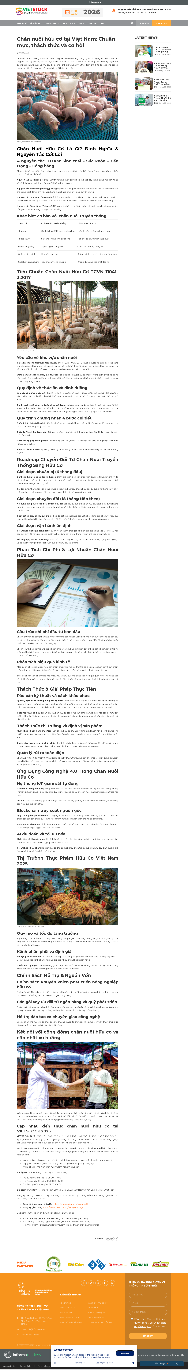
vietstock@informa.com (33, 1329)
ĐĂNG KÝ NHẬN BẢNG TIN (71, 1322)
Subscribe (144, 23)
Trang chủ (22, 23)
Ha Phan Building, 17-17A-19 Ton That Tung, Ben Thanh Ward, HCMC (36, 1321)
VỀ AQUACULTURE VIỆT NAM (100, 1322)
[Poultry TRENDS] (161, 1264)
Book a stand (161, 23)
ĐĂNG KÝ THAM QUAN (69, 1317)
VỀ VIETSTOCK (66, 1303)
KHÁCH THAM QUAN (96, 1313)
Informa (94, 2)
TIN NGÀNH (93, 1308)
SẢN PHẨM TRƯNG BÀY (98, 1303)
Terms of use (44, 1366)
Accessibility (9, 1366)
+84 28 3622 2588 (30, 1334)
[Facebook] (116, 1238)
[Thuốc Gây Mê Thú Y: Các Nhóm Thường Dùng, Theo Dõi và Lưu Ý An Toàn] (144, 51)
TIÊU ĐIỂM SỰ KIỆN (96, 1317)
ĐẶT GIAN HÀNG (67, 1313)
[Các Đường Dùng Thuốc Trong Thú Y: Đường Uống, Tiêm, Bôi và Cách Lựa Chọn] (144, 67)
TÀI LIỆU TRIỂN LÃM (68, 1308)
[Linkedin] (108, 1238)
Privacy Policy (26, 1366)
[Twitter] (112, 1238)
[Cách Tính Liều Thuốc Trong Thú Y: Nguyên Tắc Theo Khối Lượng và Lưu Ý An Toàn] (144, 83)
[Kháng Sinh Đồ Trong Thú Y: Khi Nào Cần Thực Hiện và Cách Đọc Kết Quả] (144, 100)
